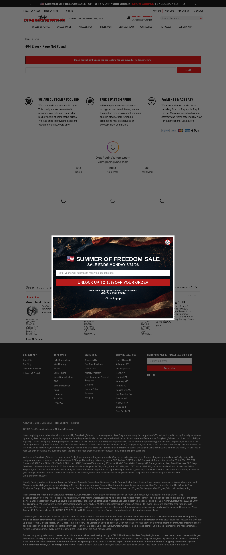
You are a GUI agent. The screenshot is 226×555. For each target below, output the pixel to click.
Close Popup (113, 298)
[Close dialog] (167, 242)
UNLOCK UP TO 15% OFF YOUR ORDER (113, 282)
